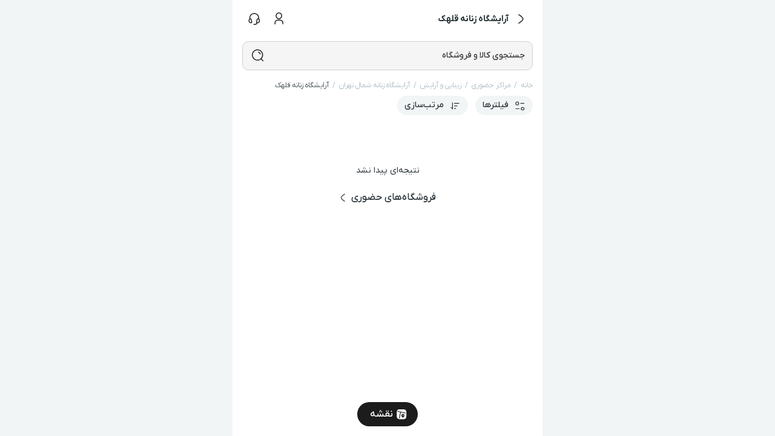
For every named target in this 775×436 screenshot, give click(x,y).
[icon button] (521, 19)
